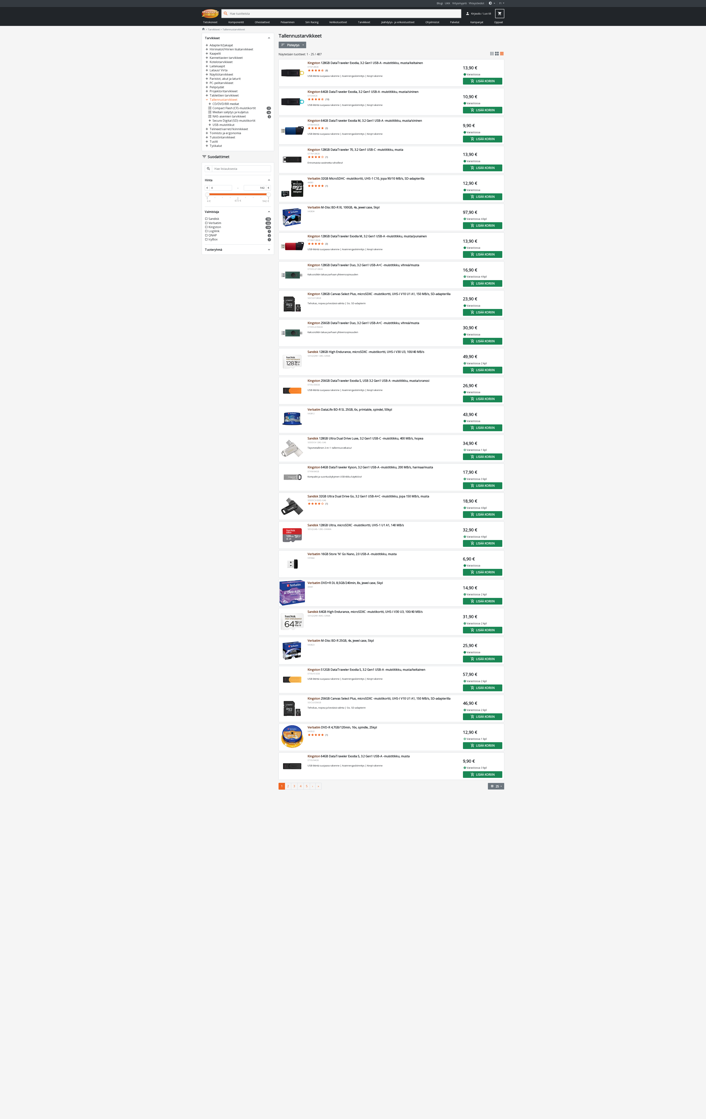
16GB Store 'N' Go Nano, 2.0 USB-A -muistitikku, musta (352, 554)
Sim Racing (311, 22)
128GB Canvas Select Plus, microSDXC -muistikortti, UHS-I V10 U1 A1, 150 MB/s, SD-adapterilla (379, 294)
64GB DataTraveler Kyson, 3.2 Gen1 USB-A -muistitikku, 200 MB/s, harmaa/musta (370, 467)
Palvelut (454, 22)
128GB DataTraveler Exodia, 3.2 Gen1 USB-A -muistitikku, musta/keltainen (365, 63)
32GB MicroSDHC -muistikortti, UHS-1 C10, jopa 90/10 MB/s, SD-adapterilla (366, 178)
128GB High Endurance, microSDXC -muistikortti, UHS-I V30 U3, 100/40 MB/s (366, 352)
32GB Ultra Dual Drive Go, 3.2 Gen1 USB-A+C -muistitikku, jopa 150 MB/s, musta (368, 496)
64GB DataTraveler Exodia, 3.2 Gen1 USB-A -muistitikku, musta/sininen (363, 92)
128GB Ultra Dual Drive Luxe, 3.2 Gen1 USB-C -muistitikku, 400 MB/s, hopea (365, 438)
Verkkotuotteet (338, 22)
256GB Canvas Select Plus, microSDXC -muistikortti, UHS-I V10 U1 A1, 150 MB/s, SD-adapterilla (379, 698)
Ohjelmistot (432, 22)
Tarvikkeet (364, 22)
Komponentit (236, 22)
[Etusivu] (210, 13)
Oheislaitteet (262, 22)
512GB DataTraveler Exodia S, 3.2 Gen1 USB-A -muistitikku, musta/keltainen (366, 670)
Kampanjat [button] (476, 22)
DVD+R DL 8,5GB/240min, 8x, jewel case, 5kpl (345, 583)
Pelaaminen (288, 22)
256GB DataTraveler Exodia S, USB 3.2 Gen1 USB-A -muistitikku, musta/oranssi (368, 381)
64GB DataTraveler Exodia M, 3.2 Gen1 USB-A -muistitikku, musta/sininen (365, 121)
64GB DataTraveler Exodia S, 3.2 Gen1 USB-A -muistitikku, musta (359, 756)
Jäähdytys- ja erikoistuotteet (398, 22)
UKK (447, 3)
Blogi (440, 3)
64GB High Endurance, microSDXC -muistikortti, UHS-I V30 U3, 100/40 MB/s (365, 612)
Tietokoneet (210, 22)
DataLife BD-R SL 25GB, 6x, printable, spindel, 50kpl (350, 409)
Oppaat (498, 22)
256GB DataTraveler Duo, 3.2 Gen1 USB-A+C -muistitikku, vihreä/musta (363, 323)
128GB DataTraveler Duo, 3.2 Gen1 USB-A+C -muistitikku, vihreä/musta (363, 265)
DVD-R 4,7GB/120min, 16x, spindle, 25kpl (342, 727)
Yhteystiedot (476, 3)
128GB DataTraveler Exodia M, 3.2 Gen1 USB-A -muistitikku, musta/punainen (367, 236)
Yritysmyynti (459, 3)
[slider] (207, 194)
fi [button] (500, 3)
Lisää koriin (482, 81)
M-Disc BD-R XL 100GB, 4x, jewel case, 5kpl (343, 207)
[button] (492, 3)
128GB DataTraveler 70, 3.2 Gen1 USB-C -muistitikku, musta (355, 150)
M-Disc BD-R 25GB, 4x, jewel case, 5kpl (341, 641)
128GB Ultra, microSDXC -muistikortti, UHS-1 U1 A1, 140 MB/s (356, 525)
